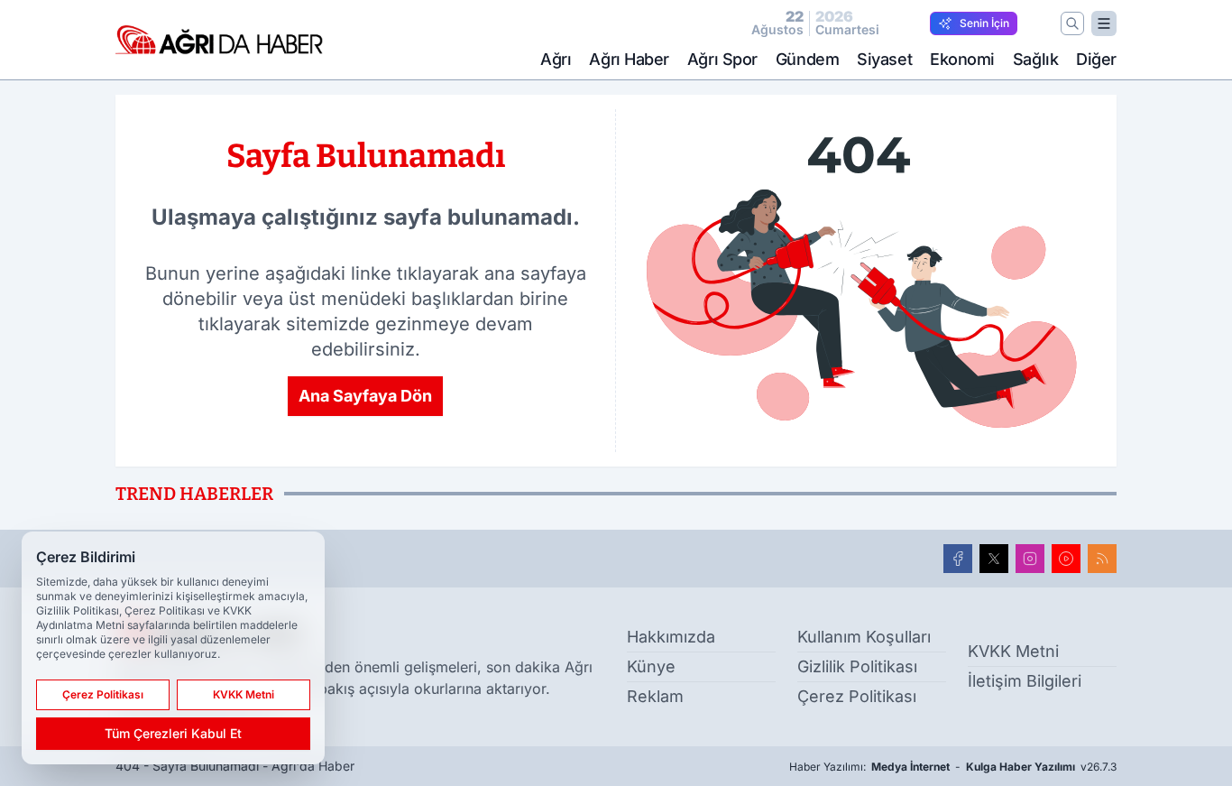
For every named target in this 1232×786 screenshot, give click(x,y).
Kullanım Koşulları (864, 636)
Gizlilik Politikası (857, 666)
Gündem (807, 59)
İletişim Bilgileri (1024, 680)
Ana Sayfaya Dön (365, 395)
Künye (651, 666)
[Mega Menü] (1104, 23)
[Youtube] (1066, 558)
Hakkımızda (671, 636)
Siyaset (884, 59)
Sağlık (1035, 59)
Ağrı (555, 59)
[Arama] (1072, 23)
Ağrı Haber (629, 59)
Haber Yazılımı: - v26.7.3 (953, 766)
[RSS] (1102, 558)
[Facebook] (957, 558)
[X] (993, 558)
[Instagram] (1030, 558)
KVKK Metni (1013, 651)
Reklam (655, 696)
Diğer (1096, 59)
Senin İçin (984, 23)
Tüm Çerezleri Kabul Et (173, 733)
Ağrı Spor (722, 59)
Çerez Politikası (856, 696)
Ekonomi (962, 59)
